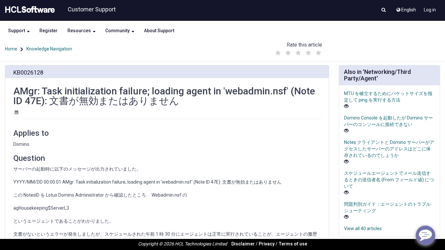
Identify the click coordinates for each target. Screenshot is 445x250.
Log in (430, 9)
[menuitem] (406, 8)
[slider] (298, 51)
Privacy (267, 243)
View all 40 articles (363, 228)
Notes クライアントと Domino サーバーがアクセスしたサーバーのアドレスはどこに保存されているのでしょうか (389, 149)
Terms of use (293, 243)
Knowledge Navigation (49, 48)
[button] (383, 10)
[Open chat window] (425, 235)
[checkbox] (278, 53)
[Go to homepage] (28, 10)
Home (11, 48)
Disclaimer (243, 243)
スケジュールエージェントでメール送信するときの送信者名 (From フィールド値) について (389, 180)
